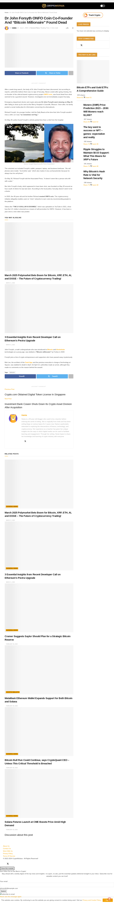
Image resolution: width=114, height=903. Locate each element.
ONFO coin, (48, 94)
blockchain (60, 349)
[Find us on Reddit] (85, 45)
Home (6, 12)
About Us (6, 846)
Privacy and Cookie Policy (92, 900)
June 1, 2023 (24, 28)
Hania (14, 28)
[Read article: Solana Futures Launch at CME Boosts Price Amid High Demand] (39, 793)
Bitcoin (50, 349)
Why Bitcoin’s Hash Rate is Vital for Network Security (94, 175)
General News (35, 28)
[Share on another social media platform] (70, 73)
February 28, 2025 (12, 644)
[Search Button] (108, 5)
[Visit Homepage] (53, 6)
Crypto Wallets (12, 692)
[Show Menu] (6, 5)
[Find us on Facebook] (77, 45)
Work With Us (8, 851)
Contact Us (7, 848)
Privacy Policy (8, 853)
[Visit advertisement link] (93, 15)
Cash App (28, 362)
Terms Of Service (9, 856)
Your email (3, 881)
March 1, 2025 (10, 283)
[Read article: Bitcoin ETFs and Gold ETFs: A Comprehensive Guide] (93, 71)
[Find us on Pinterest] (89, 45)
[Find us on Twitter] (81, 45)
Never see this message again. (11, 896)
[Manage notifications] (109, 899)
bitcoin (12, 372)
